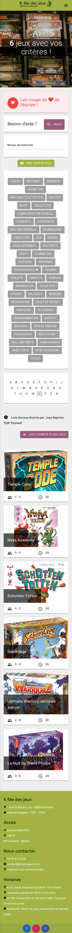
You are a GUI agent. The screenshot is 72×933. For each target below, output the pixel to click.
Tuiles (35, 358)
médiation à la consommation (25, 869)
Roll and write (23, 342)
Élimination (43, 253)
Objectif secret (48, 302)
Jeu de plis (47, 286)
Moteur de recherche (20, 145)
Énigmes (51, 270)
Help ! (54, 124)
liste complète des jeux (44, 434)
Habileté (36, 278)
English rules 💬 (26, 270)
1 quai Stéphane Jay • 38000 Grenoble (30, 807)
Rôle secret (48, 334)
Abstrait (33, 181)
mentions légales (17, 812)
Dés (38, 237)
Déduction (22, 237)
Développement (24, 245)
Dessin (52, 237)
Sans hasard (49, 342)
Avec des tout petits (27, 197)
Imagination (24, 286)
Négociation (20, 302)
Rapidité (51, 318)
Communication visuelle (35, 213)
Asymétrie (35, 189)
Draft (23, 253)
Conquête (23, 221)
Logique (16, 294)
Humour (55, 278)
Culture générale (23, 229)
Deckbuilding (52, 229)
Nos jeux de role (36, 163)
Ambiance (53, 181)
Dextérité (50, 245)
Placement (46, 310)
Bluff (24, 205)
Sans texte (20, 350)
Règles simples (45, 326)
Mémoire (55, 294)
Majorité (35, 294)
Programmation (26, 318)
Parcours (24, 310)
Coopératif (46, 221)
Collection (42, 205)
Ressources (23, 334)
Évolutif (16, 278)
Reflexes (21, 326)
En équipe (25, 262)
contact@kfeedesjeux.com (23, 864)
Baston (54, 197)
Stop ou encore (47, 350)
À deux (15, 181)
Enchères (46, 262)
